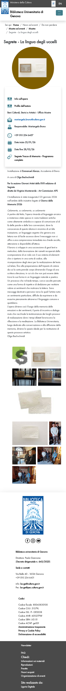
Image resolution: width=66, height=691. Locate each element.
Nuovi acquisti (27, 672)
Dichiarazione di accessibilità (32, 634)
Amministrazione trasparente (31, 626)
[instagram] (33, 540)
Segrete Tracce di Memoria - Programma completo (33, 158)
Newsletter (26, 645)
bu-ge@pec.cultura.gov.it (31, 587)
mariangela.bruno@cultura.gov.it (29, 119)
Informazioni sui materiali (33, 661)
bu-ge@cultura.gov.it (29, 583)
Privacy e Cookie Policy (29, 630)
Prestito (24, 668)
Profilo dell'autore (22, 105)
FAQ (23, 652)
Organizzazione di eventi (33, 675)
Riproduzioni (27, 664)
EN (60, 3)
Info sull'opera (21, 98)
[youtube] (38, 540)
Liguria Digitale (28, 686)
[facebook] (27, 540)
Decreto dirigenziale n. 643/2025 (33, 561)
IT (53, 3)
